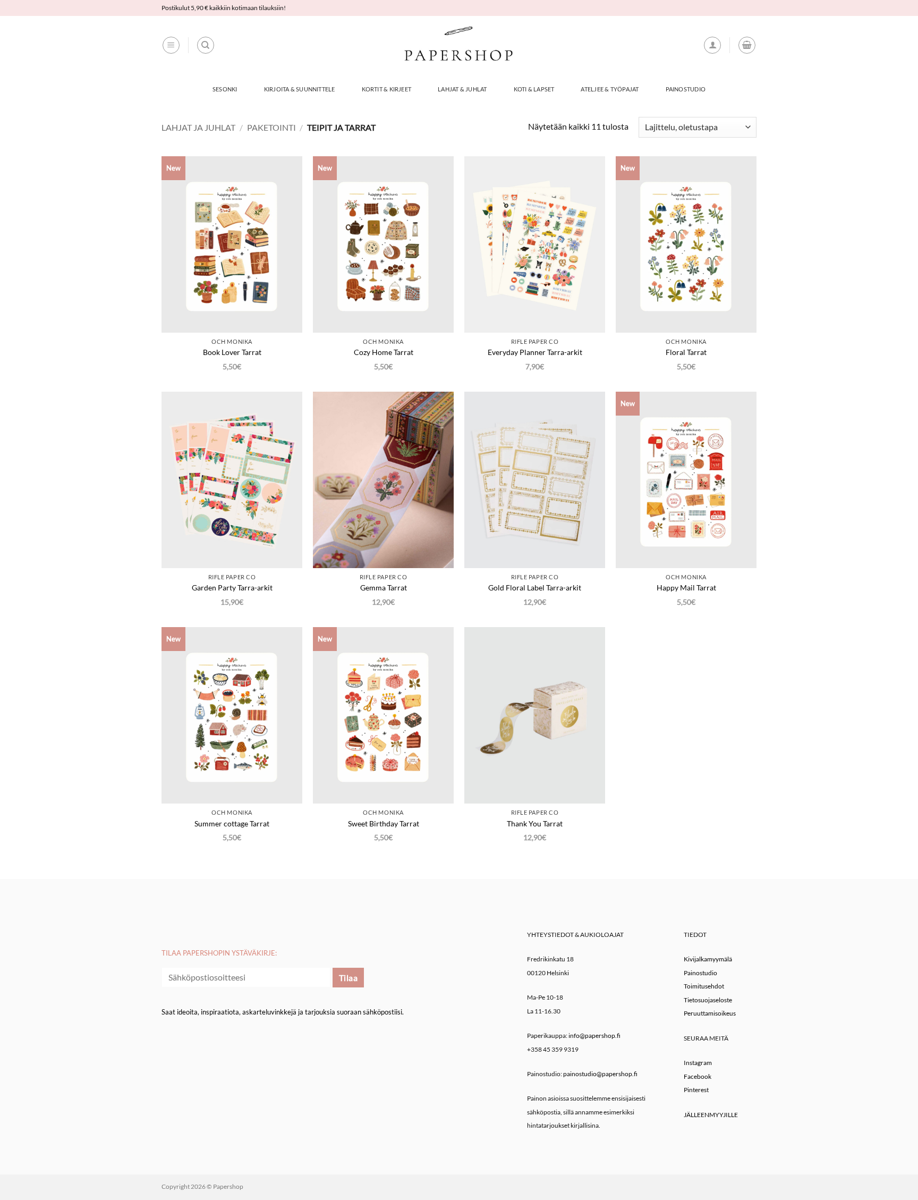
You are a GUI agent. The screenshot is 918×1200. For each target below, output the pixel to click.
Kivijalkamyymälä (708, 959)
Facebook (697, 1076)
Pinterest (696, 1090)
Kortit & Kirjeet (387, 89)
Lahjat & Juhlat (462, 89)
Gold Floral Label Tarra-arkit (534, 587)
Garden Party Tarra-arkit (232, 587)
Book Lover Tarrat (232, 352)
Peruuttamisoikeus (710, 1013)
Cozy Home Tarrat (383, 352)
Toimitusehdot (704, 986)
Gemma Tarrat (383, 587)
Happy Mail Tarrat (686, 587)
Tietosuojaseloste (708, 1000)
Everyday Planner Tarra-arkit (535, 352)
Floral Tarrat (686, 352)
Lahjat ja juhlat (198, 127)
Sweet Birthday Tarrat (383, 823)
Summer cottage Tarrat (231, 823)
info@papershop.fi (594, 1036)
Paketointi (271, 127)
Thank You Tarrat (535, 823)
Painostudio (686, 89)
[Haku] (205, 45)
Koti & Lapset (534, 89)
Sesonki (224, 89)
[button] (171, 45)
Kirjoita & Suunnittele (299, 89)
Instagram (698, 1063)
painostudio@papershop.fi (600, 1074)
